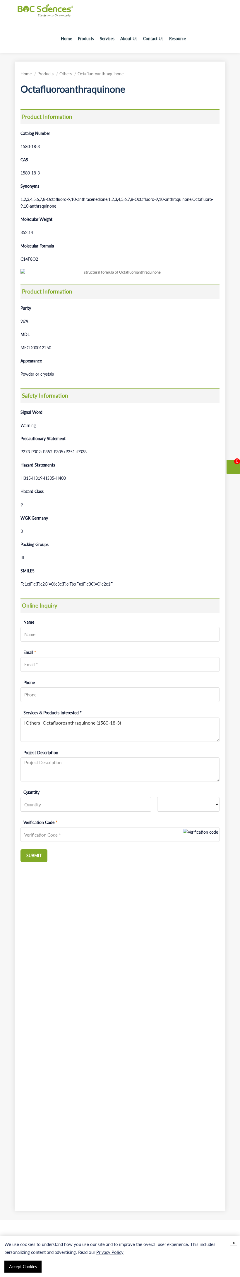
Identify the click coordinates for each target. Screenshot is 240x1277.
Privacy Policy (110, 1252)
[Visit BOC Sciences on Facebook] (203, 38)
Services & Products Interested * (52, 712)
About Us (128, 38)
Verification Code (40, 822)
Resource (177, 38)
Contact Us (153, 38)
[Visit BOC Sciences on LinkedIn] (220, 38)
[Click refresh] (200, 834)
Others (65, 73)
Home (66, 38)
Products (86, 38)
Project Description (40, 752)
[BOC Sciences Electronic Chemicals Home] (45, 14)
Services (107, 38)
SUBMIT (34, 855)
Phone (29, 682)
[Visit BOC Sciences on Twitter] (212, 38)
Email (29, 652)
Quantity (31, 792)
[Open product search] (193, 39)
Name (28, 622)
